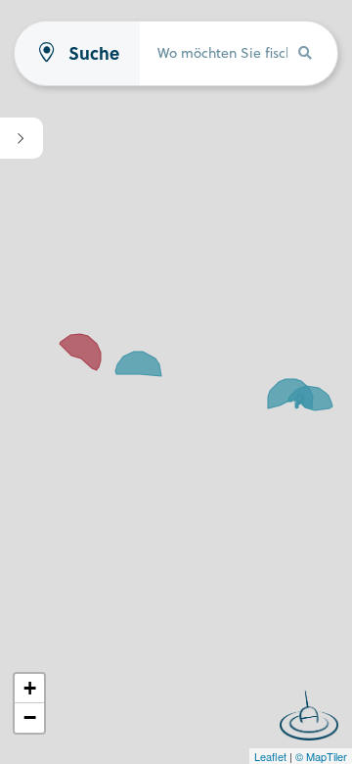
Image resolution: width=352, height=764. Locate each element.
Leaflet (270, 756)
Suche (93, 53)
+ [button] (29, 688)
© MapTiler (321, 756)
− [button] (29, 717)
